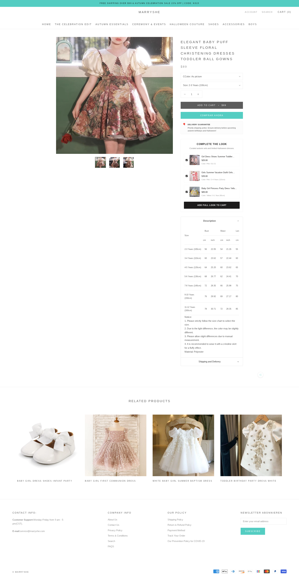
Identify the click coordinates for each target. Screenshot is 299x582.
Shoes (213, 24)
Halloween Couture (187, 24)
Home (46, 24)
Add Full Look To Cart (211, 205)
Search (267, 12)
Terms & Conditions (118, 535)
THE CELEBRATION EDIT (73, 24)
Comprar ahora (211, 115)
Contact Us (113, 525)
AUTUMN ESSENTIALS (111, 24)
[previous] (9, 447)
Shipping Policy (175, 519)
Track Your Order (176, 535)
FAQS (111, 546)
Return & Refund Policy (179, 525)
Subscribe (253, 531)
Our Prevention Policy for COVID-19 (186, 541)
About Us (112, 519)
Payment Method (176, 530)
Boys (253, 24)
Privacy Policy (115, 530)
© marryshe (20, 572)
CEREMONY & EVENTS (149, 24)
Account (251, 12)
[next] (289, 447)
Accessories (234, 24)
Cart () (284, 12)
